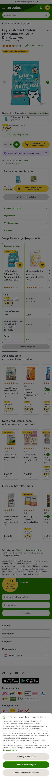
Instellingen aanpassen (26, 756)
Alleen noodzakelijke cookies (26, 772)
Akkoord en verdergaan (26, 764)
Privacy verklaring (10, 750)
